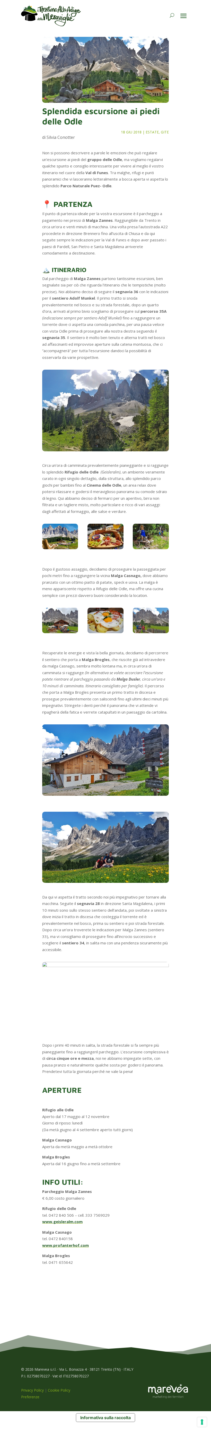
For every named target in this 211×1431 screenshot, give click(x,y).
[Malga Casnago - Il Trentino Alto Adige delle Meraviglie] (105, 621)
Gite (165, 132)
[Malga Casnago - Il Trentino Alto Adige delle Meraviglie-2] (60, 621)
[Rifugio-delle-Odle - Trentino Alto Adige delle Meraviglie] (151, 537)
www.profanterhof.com (65, 1245)
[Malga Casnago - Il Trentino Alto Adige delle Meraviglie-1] (151, 621)
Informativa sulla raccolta (105, 1417)
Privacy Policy (32, 1390)
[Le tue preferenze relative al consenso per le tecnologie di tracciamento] (202, 1422)
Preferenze (30, 1396)
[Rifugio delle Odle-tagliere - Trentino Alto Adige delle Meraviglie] (105, 537)
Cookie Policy (59, 1390)
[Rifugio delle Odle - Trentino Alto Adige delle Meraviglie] (60, 537)
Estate (152, 132)
